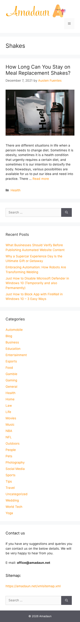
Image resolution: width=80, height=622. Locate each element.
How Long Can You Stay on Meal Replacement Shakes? (38, 70)
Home (10, 399)
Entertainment (16, 355)
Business (12, 342)
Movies (11, 418)
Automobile (14, 330)
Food (9, 367)
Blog (9, 336)
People (11, 450)
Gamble (11, 374)
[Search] (66, 212)
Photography (15, 462)
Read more (41, 179)
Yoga (9, 513)
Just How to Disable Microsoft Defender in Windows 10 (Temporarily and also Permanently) (37, 283)
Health (15, 190)
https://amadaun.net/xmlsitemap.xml (33, 586)
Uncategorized (17, 494)
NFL (9, 437)
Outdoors (13, 443)
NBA (9, 431)
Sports (10, 475)
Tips (9, 481)
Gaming (11, 380)
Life (8, 412)
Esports (11, 361)
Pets (9, 456)
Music (10, 424)
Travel (10, 488)
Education (13, 349)
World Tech (14, 507)
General (11, 386)
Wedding (12, 500)
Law (9, 405)
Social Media (15, 469)
